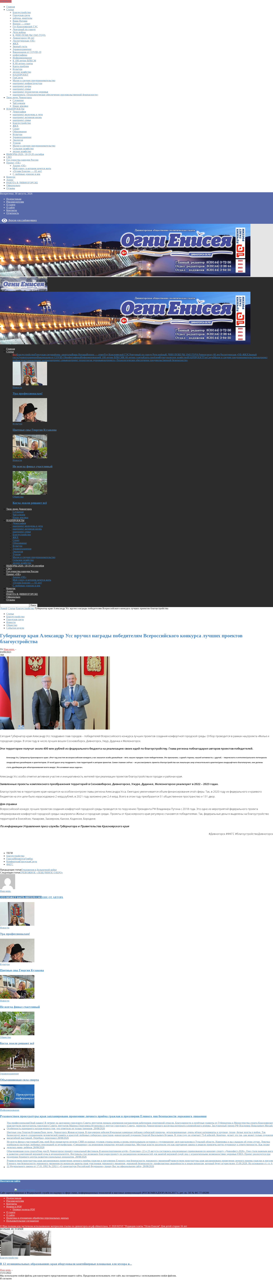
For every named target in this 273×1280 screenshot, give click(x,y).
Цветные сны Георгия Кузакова (35, 429)
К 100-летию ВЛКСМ (24, 60)
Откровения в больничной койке (39, 869)
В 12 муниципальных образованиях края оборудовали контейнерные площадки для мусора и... (66, 1264)
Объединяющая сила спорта (19, 1079)
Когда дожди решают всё (30, 502)
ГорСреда (18, 77)
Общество (18, 496)
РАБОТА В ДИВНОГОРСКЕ (22, 182)
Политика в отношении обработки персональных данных (37, 1218)
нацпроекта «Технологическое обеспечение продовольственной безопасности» (55, 94)
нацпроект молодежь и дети (28, 114)
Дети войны (19, 32)
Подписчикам (13, 199)
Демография (19, 111)
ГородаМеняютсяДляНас (19, 858)
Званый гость (20, 46)
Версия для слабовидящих (22, 220)
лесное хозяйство (22, 72)
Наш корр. (9, 649)
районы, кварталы (22, 18)
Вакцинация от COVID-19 (27, 52)
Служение (18, 100)
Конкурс (10, 177)
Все (15, 354)
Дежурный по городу (24, 29)
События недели (15, 628)
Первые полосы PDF (24, 1209)
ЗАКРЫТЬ (6, 1)
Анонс (9, 179)
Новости (17, 387)
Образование (20, 131)
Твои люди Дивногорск (19, 97)
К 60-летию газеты (23, 63)
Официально (13, 185)
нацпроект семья (22, 89)
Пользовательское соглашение (22, 1220)
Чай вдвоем (19, 103)
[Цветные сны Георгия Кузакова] (30, 421)
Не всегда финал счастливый (32, 466)
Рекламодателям (15, 201)
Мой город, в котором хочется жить (32, 168)
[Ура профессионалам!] (30, 384)
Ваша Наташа (20, 21)
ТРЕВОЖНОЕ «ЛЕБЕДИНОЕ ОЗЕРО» (41, 872)
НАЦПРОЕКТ (20, 74)
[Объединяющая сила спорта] (17, 1070)
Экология (18, 140)
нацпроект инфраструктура (27, 83)
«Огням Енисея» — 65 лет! (27, 171)
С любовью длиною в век (26, 174)
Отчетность (12, 213)
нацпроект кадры (22, 86)
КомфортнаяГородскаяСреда (21, 861)
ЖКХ (15, 43)
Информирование (22, 57)
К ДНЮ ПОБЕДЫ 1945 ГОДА (29, 35)
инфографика (20, 55)
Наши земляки (20, 106)
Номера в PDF (14, 1206)
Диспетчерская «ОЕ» (24, 40)
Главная (10, 6)
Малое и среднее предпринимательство (34, 80)
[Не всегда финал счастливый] (30, 457)
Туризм (17, 143)
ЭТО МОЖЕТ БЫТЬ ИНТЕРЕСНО (21, 897)
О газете (10, 204)
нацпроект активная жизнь (27, 117)
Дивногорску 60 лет (23, 38)
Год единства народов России (22, 160)
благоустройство (15, 855)
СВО (9, 157)
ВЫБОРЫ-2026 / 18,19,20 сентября (25, 154)
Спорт (16, 128)
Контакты (11, 210)
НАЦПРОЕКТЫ (15, 108)
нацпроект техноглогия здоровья (30, 91)
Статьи (10, 9)
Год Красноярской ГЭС (25, 26)
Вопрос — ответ (21, 23)
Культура (17, 69)
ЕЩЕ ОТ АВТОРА (52, 897)
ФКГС (9, 864)
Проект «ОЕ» (13, 162)
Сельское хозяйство (23, 148)
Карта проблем (21, 66)
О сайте (10, 207)
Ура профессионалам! (27, 393)
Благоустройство (22, 12)
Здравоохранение (22, 49)
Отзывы (10, 188)
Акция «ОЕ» (19, 165)
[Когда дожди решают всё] (30, 493)
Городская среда (21, 15)
